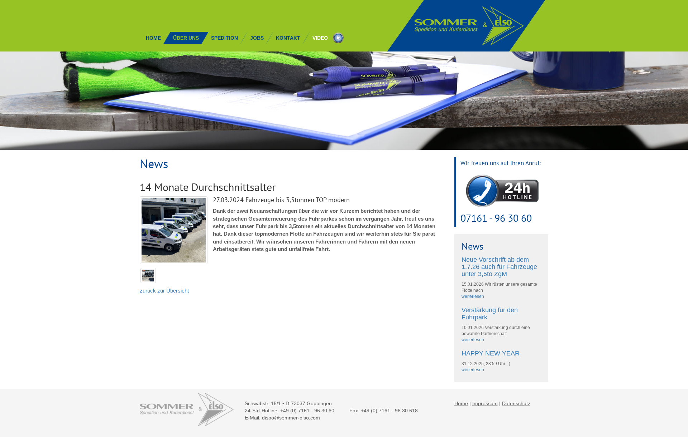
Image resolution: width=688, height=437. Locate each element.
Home (461, 403)
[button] (186, 38)
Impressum (485, 403)
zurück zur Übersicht (164, 291)
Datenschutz (516, 403)
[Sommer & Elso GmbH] (466, 25)
